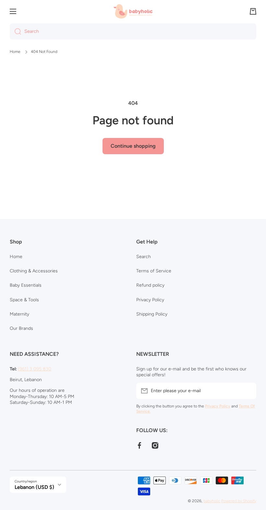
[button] (253, 11)
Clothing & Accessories (34, 271)
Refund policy (150, 285)
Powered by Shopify (238, 501)
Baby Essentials (26, 285)
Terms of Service (153, 271)
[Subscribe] (248, 391)
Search (143, 256)
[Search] (15, 31)
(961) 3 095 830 (34, 369)
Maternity (19, 314)
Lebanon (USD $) (34, 487)
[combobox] (133, 31)
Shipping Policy (151, 314)
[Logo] (133, 11)
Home (15, 51)
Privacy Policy (150, 300)
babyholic (211, 501)
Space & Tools (24, 300)
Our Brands (21, 328)
